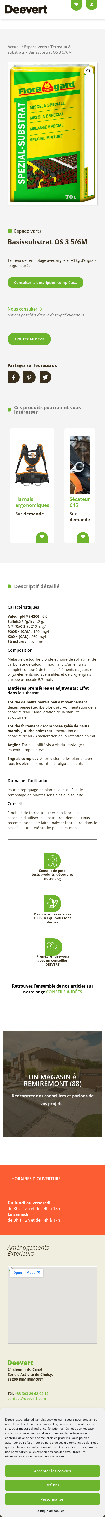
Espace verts (35, 46)
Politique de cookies (50, 1511)
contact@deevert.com (27, 1398)
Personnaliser (52, 1499)
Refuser (52, 1484)
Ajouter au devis (29, 339)
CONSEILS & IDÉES (64, 992)
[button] (88, 71)
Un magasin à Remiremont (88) (52, 1080)
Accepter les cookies (52, 1470)
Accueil (14, 46)
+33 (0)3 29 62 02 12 (31, 1393)
